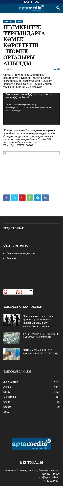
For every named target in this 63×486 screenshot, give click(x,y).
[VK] (45, 197)
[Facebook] (6, 197)
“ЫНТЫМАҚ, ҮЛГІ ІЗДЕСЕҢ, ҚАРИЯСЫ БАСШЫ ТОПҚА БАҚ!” (41, 351)
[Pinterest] (22, 197)
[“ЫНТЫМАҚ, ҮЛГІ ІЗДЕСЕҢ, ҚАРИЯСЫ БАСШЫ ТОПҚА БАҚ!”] (11, 354)
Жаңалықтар (9, 21)
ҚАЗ (26, 1)
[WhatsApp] (30, 197)
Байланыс (12, 258)
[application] (31, 109)
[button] (5, 8)
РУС (36, 1)
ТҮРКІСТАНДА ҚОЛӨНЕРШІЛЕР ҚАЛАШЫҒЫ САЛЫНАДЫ (41, 335)
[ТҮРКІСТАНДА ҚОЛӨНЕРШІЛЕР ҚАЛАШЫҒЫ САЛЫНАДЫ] (11, 338)
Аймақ (19, 21)
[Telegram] (37, 197)
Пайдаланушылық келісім (21, 253)
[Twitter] (14, 197)
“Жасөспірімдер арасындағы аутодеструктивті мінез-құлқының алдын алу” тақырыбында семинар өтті (39, 321)
